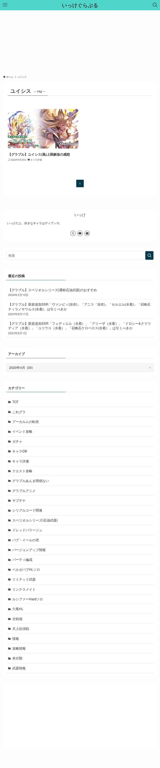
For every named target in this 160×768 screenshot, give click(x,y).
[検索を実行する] (149, 255)
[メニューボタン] (5, 5)
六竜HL (17, 608)
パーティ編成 (22, 559)
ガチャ (17, 441)
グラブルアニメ (24, 490)
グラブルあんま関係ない (30, 480)
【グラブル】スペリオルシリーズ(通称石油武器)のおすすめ (52, 292)
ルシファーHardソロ (27, 599)
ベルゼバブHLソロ (26, 569)
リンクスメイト (24, 589)
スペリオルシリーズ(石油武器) (35, 520)
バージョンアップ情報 (29, 549)
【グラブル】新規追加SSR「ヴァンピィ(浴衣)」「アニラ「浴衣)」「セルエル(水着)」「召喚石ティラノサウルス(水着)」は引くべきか (79, 309)
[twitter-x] (73, 233)
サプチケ (19, 500)
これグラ (19, 411)
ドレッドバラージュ (27, 530)
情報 (15, 638)
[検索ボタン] (155, 5)
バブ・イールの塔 (25, 540)
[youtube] (80, 233)
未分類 (17, 658)
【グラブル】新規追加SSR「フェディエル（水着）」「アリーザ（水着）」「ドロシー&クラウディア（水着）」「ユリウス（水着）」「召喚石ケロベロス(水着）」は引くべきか (79, 328)
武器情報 (19, 668)
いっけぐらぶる (80, 4)
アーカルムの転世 (25, 421)
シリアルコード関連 (27, 510)
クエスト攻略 (22, 470)
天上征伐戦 (20, 628)
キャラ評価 (20, 461)
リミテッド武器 (24, 579)
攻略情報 (19, 648)
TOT (15, 401)
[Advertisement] (80, 41)
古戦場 (17, 618)
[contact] (87, 233)
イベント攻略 (22, 431)
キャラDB (19, 451)
